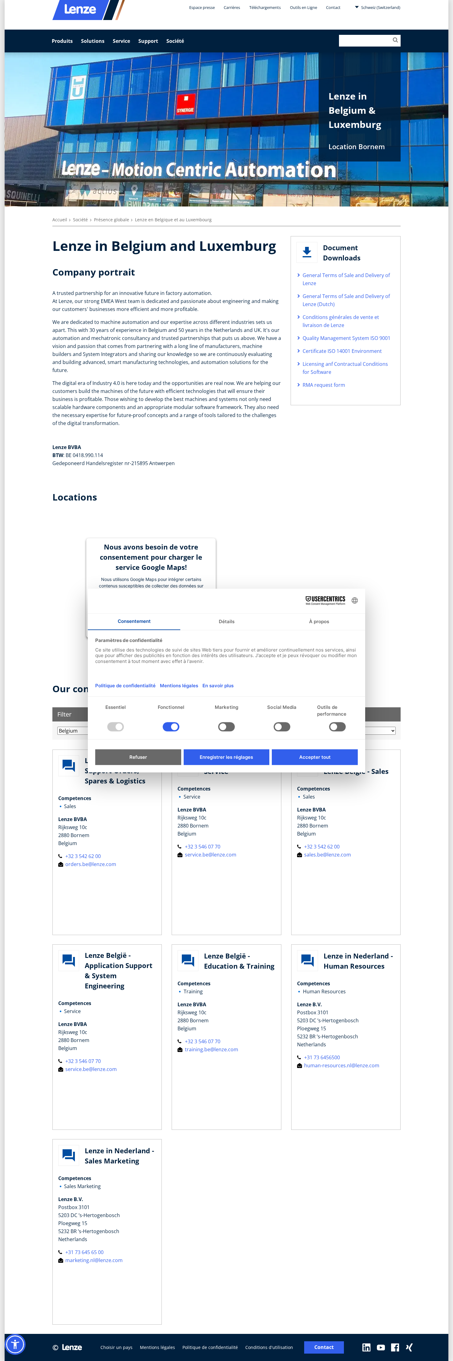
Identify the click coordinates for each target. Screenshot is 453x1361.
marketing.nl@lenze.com (93, 1260)
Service (121, 41)
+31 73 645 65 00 (84, 1252)
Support (148, 41)
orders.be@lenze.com (90, 864)
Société (175, 41)
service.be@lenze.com (210, 854)
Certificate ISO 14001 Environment (342, 351)
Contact (333, 7)
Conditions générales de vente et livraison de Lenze (341, 321)
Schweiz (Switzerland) (380, 7)
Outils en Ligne (303, 7)
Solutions (92, 41)
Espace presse (202, 7)
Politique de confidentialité (210, 1347)
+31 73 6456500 (321, 1057)
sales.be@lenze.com (327, 854)
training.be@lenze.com (211, 1049)
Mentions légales (157, 1347)
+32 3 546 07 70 (202, 846)
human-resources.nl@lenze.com (341, 1065)
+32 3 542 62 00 (82, 856)
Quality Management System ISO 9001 (346, 338)
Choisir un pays (116, 1347)
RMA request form (324, 385)
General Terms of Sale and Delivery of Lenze (346, 279)
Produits (62, 41)
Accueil (59, 220)
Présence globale (111, 220)
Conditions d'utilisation (269, 1347)
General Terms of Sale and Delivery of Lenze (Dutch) (346, 300)
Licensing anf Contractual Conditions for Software (345, 368)
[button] (15, 1344)
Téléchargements (265, 7)
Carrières (232, 7)
